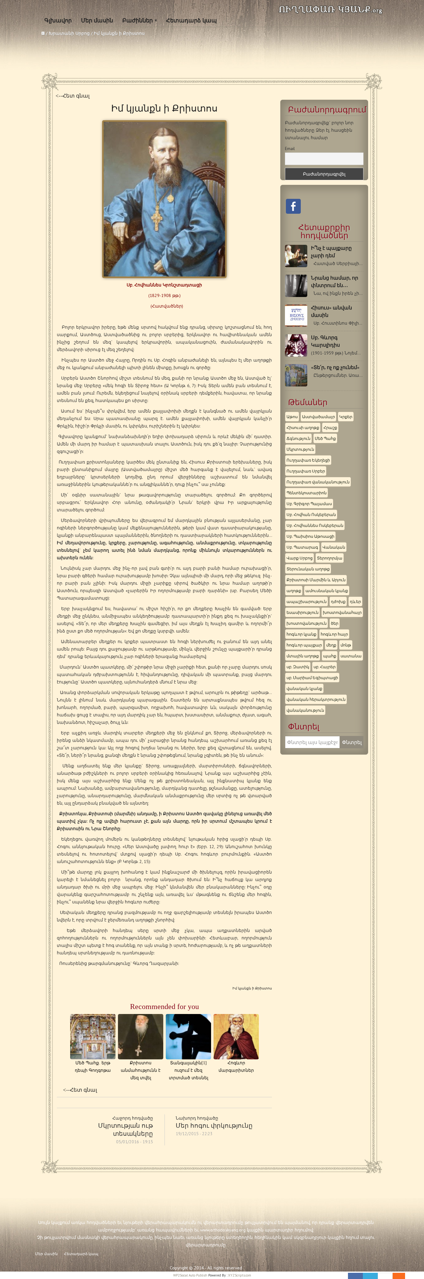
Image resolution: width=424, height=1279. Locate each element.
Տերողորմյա (329, 557)
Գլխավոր (58, 20)
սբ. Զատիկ (297, 666)
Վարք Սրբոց (299, 557)
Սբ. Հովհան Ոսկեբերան (311, 514)
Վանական (334, 547)
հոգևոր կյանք (301, 634)
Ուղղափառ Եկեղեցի (308, 460)
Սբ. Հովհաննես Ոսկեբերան (314, 525)
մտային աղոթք (302, 655)
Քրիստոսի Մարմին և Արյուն (315, 579)
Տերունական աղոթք (308, 568)
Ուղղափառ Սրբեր (305, 470)
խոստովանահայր (342, 612)
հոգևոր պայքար (304, 644)
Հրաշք (330, 427)
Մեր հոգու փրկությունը (214, 1125)
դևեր (355, 601)
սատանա (351, 655)
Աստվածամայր (318, 416)
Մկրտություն (300, 449)
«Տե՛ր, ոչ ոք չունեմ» (335, 367)
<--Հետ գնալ (73, 96)
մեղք (331, 644)
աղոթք (293, 590)
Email (290, 148)
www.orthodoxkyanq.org (223, 1230)
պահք (329, 655)
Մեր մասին (97, 20)
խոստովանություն (306, 623)
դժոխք (338, 601)
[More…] (395, 1275)
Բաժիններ (137, 20)
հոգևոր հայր (334, 634)
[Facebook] (355, 1276)
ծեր (334, 623)
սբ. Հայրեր (324, 666)
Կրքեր (345, 416)
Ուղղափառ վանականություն (318, 481)
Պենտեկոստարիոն (306, 492)
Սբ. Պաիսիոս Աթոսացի (310, 536)
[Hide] (401, 1275)
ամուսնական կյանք (326, 590)
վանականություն (305, 710)
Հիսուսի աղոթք (302, 427)
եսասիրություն (302, 612)
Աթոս (292, 416)
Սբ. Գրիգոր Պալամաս (309, 503)
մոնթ (346, 644)
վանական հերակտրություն (315, 699)
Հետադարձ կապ (191, 20)
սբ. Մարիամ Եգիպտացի (312, 677)
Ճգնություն (298, 438)
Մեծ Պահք (325, 438)
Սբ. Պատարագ (302, 547)
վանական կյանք (304, 688)
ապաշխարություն (306, 601)
